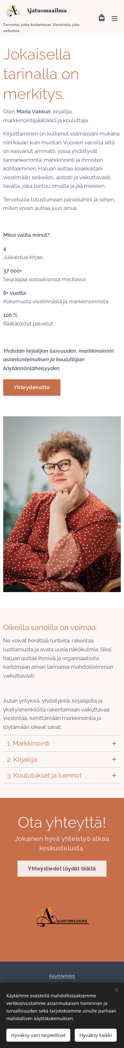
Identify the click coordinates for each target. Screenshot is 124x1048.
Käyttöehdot (62, 976)
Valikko (114, 18)
